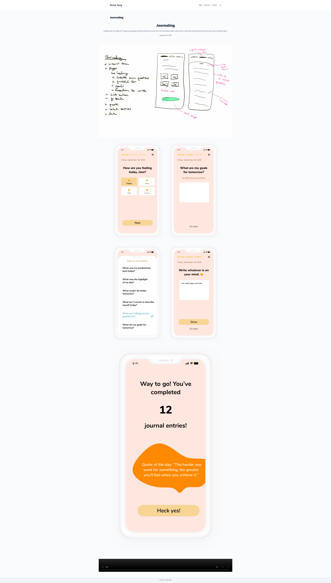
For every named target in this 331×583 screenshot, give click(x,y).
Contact (214, 5)
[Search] (220, 5)
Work (200, 5)
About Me (207, 5)
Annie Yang (116, 5)
